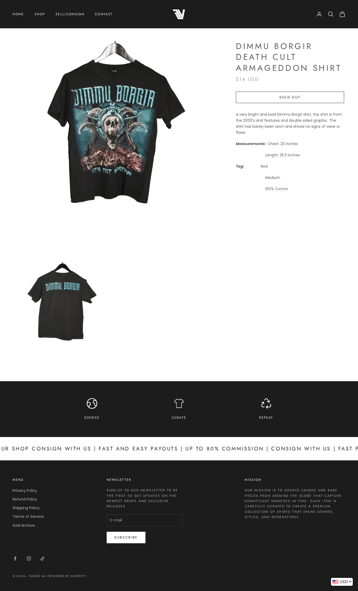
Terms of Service (28, 516)
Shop (40, 14)
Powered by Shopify (66, 576)
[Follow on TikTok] (42, 558)
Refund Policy (25, 499)
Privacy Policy (25, 490)
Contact (104, 14)
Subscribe (126, 537)
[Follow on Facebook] (15, 558)
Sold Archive (24, 525)
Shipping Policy (26, 507)
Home (18, 14)
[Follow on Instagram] (28, 558)
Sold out (290, 97)
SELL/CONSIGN (70, 14)
